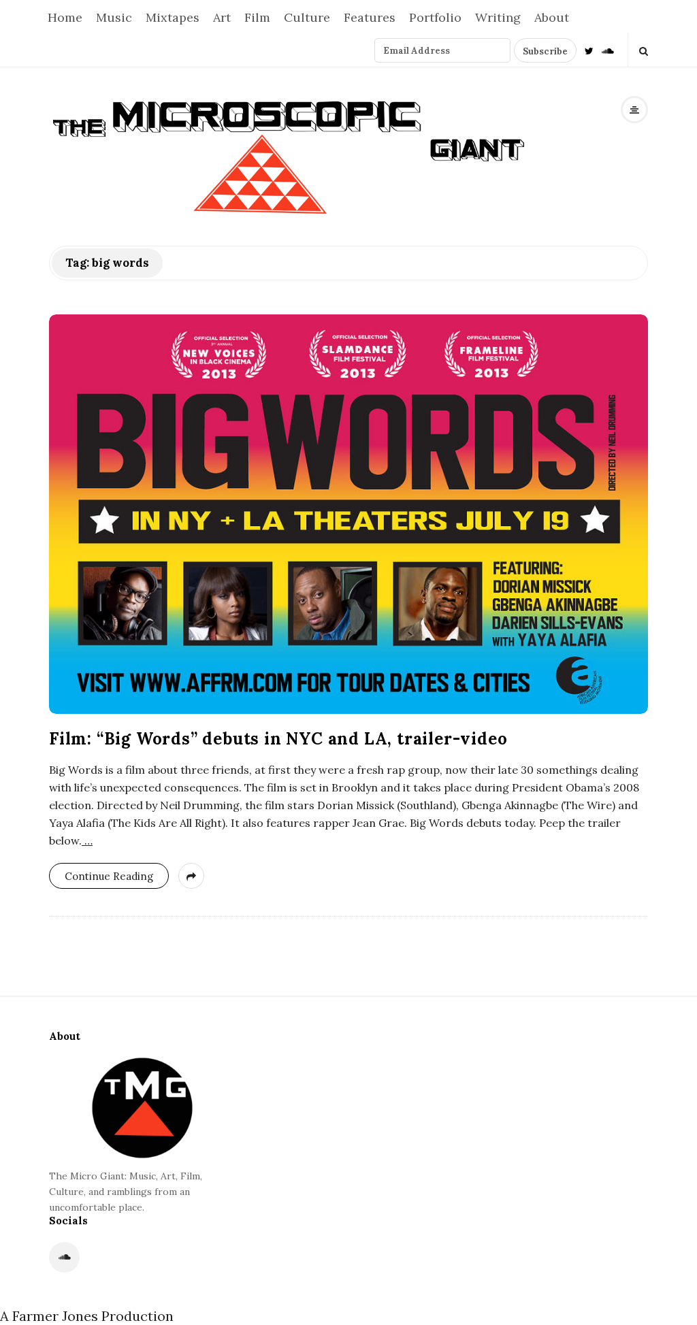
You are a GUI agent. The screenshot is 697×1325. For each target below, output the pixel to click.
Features (369, 17)
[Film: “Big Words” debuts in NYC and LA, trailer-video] (348, 514)
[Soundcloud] (608, 50)
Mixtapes (172, 17)
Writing (498, 17)
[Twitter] (589, 50)
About (551, 17)
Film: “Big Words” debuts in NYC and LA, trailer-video (278, 738)
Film (257, 17)
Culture (307, 17)
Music (114, 17)
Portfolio (435, 17)
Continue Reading (109, 876)
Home (65, 17)
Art (222, 17)
